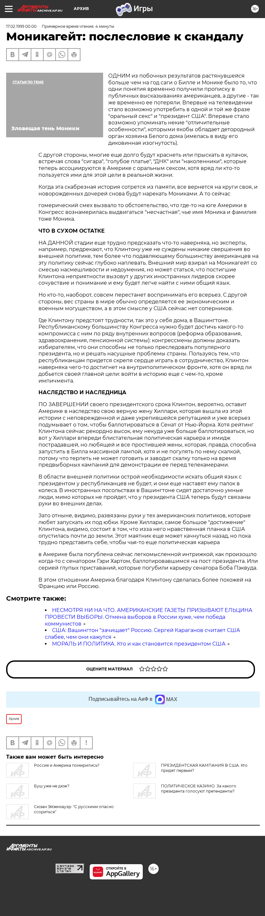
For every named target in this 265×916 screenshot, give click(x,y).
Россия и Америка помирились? (67, 765)
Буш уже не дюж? (51, 786)
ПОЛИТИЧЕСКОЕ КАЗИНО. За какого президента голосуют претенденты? (198, 789)
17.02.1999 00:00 (21, 26)
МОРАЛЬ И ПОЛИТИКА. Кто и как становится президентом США (139, 644)
